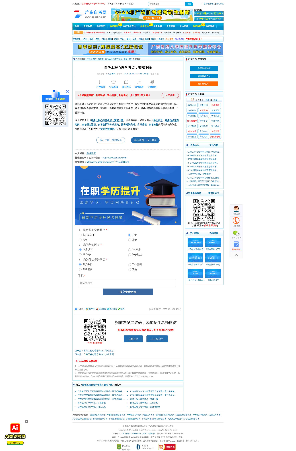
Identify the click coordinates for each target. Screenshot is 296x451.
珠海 (110, 39)
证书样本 (215, 126)
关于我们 (126, 426)
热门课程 (194, 233)
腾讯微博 (113, 309)
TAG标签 (152, 426)
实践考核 (215, 121)
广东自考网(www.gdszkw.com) (149, 430)
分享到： (81, 309)
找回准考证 (179, 39)
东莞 (97, 39)
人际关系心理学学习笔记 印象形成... (204, 152)
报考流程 (215, 105)
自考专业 (144, 26)
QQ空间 (91, 309)
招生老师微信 (194, 193)
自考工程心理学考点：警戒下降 (118, 59)
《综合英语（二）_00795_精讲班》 (213, 250)
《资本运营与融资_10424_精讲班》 (195, 250)
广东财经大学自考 (134, 415)
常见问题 (214, 144)
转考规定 (215, 115)
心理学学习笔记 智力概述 (199, 174)
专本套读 (184, 26)
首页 (77, 26)
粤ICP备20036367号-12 (173, 433)
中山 (122, 39)
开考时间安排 (128, 124)
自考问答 (210, 26)
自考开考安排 (129, 26)
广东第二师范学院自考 (81, 419)
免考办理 (167, 32)
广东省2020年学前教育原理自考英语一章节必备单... (101, 391)
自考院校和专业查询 (108, 124)
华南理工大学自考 (97, 415)
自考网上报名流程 (114, 32)
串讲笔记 (91, 153)
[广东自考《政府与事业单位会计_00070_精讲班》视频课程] (195, 257)
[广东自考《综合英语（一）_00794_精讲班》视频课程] (213, 257)
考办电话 (192, 131)
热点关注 (194, 144)
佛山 (104, 39)
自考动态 (101, 26)
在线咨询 (133, 338)
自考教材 (157, 26)
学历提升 (158, 120)
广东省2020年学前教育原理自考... (203, 155)
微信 (122, 309)
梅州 (153, 39)
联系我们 (135, 426)
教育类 (101, 59)
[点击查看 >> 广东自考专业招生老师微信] (55, 124)
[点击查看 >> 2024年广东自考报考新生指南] (152, 20)
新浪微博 (102, 309)
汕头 (134, 39)
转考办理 (177, 32)
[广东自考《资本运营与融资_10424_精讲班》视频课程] (195, 242)
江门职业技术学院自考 (165, 415)
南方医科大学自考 (100, 419)
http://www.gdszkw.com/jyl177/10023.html (107, 162)
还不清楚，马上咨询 (145, 140)
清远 (128, 39)
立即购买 (170, 95)
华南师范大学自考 (183, 415)
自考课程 (197, 26)
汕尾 (147, 39)
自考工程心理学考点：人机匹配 (144, 403)
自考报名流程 (89, 124)
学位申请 (215, 32)
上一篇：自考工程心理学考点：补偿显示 (94, 350)
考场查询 (146, 32)
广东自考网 (91, 59)
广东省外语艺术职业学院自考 (154, 419)
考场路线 (204, 131)
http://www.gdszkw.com (115, 157)
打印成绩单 (192, 121)
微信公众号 (213, 193)
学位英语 (169, 39)
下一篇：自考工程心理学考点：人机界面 (94, 354)
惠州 (116, 39)
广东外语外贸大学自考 (116, 415)
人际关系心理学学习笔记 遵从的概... (204, 178)
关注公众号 (157, 338)
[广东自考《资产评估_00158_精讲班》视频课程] (195, 273)
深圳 (91, 39)
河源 (141, 39)
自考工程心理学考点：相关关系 (92, 407)
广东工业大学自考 (191, 419)
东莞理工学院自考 (175, 419)
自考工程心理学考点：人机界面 (92, 403)
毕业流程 (192, 115)
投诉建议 (161, 426)
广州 (85, 39)
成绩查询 (204, 110)
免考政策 (204, 115)
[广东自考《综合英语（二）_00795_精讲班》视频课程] (213, 242)
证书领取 (192, 126)
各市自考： (77, 39)
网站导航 (220, 4)
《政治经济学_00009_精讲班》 (213, 281)
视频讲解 (214, 233)
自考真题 (170, 26)
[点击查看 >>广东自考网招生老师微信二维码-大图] (204, 220)
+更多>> (160, 39)
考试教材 (204, 136)
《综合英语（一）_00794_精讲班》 (213, 265)
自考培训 (114, 26)
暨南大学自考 (148, 415)
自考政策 (88, 26)
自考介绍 (192, 105)
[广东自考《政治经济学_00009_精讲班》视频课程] (213, 273)
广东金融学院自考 (200, 415)
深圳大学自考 (214, 415)
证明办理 (204, 126)
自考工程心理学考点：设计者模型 (145, 407)
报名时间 (204, 105)
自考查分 (192, 110)
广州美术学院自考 (116, 419)
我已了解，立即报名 (111, 140)
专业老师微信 (107, 128)
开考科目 (192, 136)
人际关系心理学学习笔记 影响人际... (204, 185)
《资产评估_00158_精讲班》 (195, 281)
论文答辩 (206, 32)
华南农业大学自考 (133, 419)
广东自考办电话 (208, 4)
